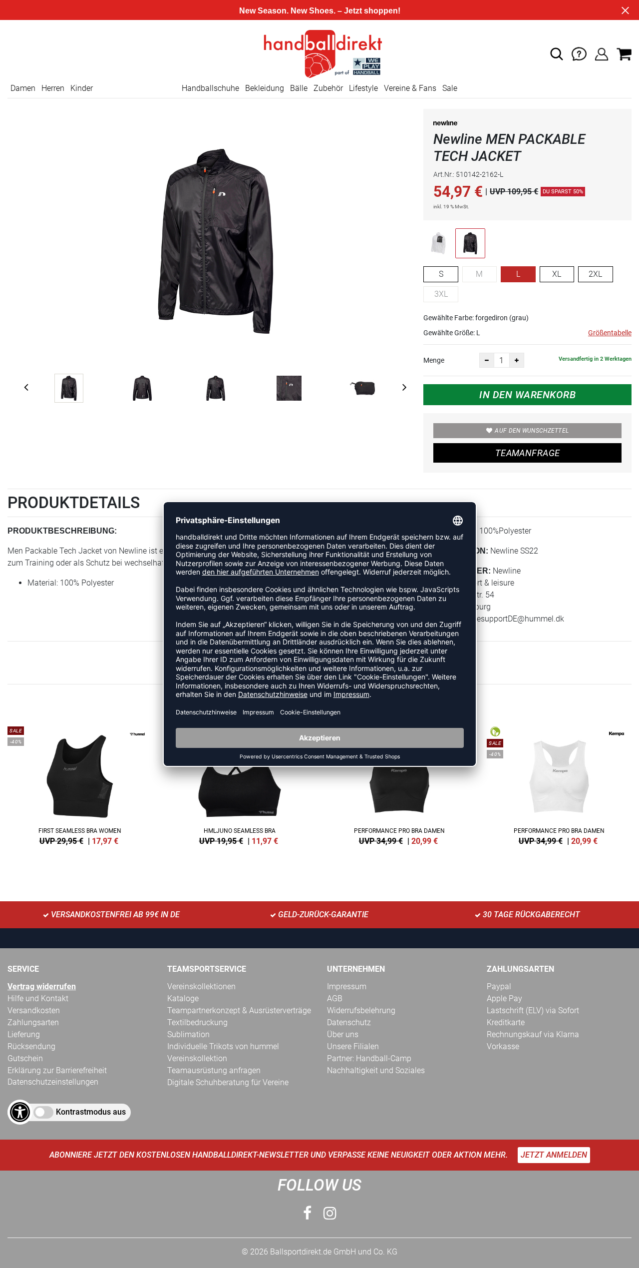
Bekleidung (264, 88)
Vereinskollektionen (201, 986)
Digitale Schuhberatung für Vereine (228, 1082)
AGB (334, 998)
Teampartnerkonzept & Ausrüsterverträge (239, 1010)
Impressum (346, 986)
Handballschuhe (210, 88)
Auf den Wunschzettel (532, 430)
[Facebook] (307, 1213)
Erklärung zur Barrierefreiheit (57, 1070)
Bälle (299, 88)
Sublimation (188, 1034)
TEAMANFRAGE (527, 453)
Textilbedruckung (197, 1022)
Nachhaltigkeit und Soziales (376, 1070)
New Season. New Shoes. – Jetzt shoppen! (319, 10)
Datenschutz (349, 1022)
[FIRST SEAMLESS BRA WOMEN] (79, 783)
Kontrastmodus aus (91, 1112)
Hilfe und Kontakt (37, 998)
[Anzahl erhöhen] (516, 360)
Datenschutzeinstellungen (52, 1082)
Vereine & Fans (410, 88)
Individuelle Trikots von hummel (223, 1046)
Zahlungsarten (33, 1022)
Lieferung (23, 1034)
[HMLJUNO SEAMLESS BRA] (239, 783)
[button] (556, 53)
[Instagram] (329, 1213)
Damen (22, 88)
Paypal (499, 986)
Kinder (81, 88)
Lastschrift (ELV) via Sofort (533, 1010)
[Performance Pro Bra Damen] (399, 783)
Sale (449, 88)
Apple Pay (504, 998)
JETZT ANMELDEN (554, 1155)
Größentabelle (610, 332)
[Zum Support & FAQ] (579, 53)
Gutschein (25, 1058)
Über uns (342, 1034)
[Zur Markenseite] (445, 124)
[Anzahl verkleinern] (486, 360)
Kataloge (183, 998)
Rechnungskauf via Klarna (533, 1034)
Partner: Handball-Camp (369, 1058)
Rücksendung (31, 1046)
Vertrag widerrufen (41, 986)
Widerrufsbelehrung (361, 1010)
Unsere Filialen (353, 1046)
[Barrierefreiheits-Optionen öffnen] (19, 1112)
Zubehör (328, 88)
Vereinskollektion (197, 1058)
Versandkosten (33, 1010)
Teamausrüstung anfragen (214, 1070)
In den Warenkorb (527, 395)
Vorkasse (503, 1046)
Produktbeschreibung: (62, 531)
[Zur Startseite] (319, 53)
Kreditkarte (506, 1022)
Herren (52, 88)
